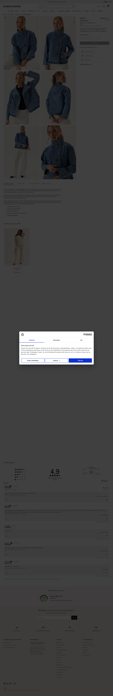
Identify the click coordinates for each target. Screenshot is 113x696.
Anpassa (55, 360)
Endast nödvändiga (32, 360)
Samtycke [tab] (32, 340)
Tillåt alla (80, 360)
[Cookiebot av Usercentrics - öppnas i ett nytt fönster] (84, 334)
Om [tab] (81, 340)
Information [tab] (56, 340)
